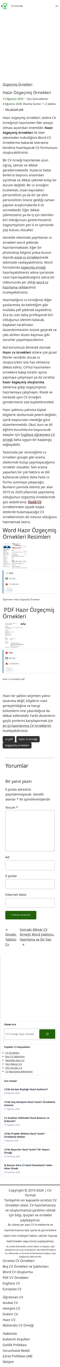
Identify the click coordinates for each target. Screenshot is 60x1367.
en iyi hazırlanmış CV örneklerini (27, 725)
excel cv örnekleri (27, 257)
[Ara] (47, 1034)
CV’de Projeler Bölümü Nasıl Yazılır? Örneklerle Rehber (24, 1135)
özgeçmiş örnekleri (17, 745)
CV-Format (17, 6)
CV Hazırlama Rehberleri (19, 1071)
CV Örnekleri (12, 1052)
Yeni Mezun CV (13, 1064)
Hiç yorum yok (14, 109)
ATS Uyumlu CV (13, 1067)
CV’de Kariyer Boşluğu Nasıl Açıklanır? (26, 1089)
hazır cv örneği (28, 739)
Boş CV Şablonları (15, 1056)
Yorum (11, 807)
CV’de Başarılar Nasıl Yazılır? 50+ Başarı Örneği (27, 1151)
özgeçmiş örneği (33, 267)
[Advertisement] (30, 45)
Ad (7, 857)
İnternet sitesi (15, 894)
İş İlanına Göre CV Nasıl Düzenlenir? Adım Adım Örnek (28, 1167)
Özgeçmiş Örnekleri (17, 84)
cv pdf (9, 739)
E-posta (11, 876)
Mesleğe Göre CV (14, 1060)
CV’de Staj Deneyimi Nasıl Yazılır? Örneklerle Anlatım (29, 1103)
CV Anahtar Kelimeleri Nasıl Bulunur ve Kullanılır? (26, 1119)
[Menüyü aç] (57, 6)
